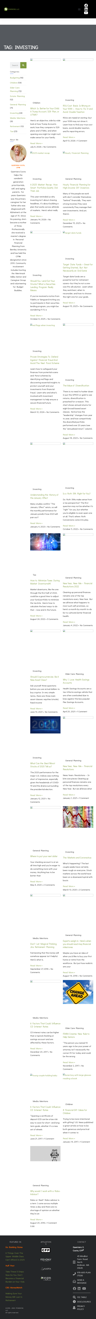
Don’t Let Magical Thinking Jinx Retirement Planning (43, 945)
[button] (79, 9)
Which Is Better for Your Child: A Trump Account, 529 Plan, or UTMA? (44, 111)
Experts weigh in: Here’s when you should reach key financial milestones (77, 944)
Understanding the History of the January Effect (44, 496)
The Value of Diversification (76, 385)
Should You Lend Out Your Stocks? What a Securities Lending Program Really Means (42, 285)
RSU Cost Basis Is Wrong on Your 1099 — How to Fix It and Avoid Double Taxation (78, 108)
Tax (11, 131)
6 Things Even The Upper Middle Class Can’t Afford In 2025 (15, 1256)
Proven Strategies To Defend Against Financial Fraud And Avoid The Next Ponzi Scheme (44, 359)
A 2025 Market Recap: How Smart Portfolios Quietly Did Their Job (44, 187)
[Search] (23, 65)
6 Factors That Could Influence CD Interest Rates (45, 1025)
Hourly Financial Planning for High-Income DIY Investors (76, 186)
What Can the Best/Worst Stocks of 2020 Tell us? (42, 765)
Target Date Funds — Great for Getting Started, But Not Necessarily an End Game (78, 267)
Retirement (15, 126)
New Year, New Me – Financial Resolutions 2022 (77, 585)
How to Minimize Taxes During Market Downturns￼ (45, 582)
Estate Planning (17, 96)
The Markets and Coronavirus (77, 857)
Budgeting (15, 77)
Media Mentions (17, 117)
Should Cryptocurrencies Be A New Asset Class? (44, 678)
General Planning (18, 104)
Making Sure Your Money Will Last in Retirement (14, 1297)
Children (14, 82)
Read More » (36, 143)
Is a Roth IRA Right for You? (76, 493)
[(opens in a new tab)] (78, 349)
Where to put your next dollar (44, 856)
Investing (14, 112)
